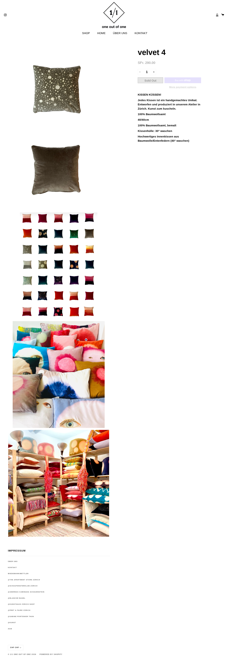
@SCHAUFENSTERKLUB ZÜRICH (23, 586)
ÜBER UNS (120, 33)
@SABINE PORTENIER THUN (21, 616)
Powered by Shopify (51, 654)
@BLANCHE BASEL (16, 598)
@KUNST (12, 622)
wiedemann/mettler (18, 573)
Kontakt (12, 567)
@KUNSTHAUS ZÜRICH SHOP (21, 604)
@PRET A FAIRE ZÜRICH (19, 610)
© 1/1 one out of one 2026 (22, 654)
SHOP (86, 33)
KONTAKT (141, 33)
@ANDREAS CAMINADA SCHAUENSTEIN (26, 592)
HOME (101, 33)
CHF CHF (14, 647)
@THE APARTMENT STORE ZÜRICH (24, 580)
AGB (10, 629)
